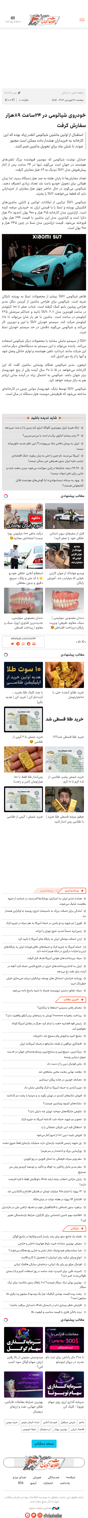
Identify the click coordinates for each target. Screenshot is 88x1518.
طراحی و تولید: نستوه (40, 1508)
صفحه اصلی (77, 93)
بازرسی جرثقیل (68, 1422)
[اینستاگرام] (40, 1515)
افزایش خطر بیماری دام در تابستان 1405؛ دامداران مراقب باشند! (46, 1305)
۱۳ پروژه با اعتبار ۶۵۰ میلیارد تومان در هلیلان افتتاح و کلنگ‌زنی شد (44, 1191)
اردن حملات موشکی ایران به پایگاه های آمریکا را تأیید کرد (50, 939)
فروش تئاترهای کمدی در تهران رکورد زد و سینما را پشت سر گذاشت (44, 1095)
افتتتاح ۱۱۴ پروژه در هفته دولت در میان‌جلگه (57, 1199)
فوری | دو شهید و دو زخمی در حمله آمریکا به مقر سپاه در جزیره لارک (44, 923)
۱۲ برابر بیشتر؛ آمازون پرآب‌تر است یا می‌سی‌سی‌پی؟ (51, 435)
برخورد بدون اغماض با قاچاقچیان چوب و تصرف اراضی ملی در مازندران (42, 1207)
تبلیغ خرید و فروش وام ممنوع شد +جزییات (57, 1035)
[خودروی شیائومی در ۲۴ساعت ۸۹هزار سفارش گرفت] (44, 262)
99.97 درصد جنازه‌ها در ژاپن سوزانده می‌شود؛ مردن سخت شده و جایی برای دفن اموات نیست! (45, 471)
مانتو (81, 1422)
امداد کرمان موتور (30, 1422)
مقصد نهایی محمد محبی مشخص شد (60, 1071)
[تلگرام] (27, 1515)
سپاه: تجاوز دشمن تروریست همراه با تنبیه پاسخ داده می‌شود (47, 990)
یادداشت (65, 1483)
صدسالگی (53, 1477)
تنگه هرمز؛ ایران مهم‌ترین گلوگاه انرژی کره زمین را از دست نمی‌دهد (42, 427)
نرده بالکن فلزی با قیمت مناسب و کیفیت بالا (56, 1312)
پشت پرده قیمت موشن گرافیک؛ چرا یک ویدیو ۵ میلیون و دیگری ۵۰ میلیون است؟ (46, 1295)
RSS (20, 1483)
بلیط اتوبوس (29, 1429)
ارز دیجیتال (45, 1429)
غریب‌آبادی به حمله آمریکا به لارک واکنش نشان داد (53, 1087)
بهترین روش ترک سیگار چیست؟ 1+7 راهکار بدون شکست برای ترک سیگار (46, 1284)
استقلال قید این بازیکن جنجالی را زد (61, 1127)
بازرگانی (75, 1228)
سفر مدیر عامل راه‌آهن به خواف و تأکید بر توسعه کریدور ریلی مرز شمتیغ (47, 1169)
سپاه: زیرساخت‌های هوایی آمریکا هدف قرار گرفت (54, 958)
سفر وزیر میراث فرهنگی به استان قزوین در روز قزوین (53, 1158)
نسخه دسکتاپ (44, 1443)
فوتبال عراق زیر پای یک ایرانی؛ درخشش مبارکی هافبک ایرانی (48, 1264)
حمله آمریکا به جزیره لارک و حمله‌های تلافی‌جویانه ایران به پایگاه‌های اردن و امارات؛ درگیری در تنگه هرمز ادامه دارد (45, 948)
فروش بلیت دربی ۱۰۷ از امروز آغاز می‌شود (59, 1135)
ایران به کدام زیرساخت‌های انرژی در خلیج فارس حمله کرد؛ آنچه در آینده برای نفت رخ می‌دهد (47, 969)
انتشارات (48, 1483)
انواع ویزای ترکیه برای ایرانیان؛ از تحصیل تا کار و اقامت (51, 1257)
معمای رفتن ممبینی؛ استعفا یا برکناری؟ (59, 1007)
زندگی (65, 93)
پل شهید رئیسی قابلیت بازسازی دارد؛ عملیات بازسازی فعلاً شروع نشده (42, 1143)
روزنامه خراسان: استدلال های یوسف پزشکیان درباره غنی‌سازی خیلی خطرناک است (46, 981)
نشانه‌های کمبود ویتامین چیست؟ (62, 1103)
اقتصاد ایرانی (77, 1429)
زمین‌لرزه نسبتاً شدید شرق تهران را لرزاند (58, 931)
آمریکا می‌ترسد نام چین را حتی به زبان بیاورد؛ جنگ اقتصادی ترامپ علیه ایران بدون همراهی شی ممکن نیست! (48, 458)
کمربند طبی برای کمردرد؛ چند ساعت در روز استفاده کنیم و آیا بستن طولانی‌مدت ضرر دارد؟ (46, 1273)
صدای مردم (19, 1477)
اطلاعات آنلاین (44, 20)
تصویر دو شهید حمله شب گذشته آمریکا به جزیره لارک (51, 1119)
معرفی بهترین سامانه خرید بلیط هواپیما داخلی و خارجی (50, 1243)
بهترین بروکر (60, 1429)
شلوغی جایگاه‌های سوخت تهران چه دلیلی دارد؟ (55, 1111)
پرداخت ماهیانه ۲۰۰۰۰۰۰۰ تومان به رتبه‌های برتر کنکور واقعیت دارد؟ (44, 1015)
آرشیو (33, 1483)
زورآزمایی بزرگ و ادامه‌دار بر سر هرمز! (61, 1151)
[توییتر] (33, 1515)
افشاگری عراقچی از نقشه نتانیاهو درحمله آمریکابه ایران (51, 1043)
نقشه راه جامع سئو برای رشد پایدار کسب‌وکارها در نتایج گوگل (47, 1236)
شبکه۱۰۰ (70, 1477)
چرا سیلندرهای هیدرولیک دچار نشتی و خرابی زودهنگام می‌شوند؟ (45, 1250)
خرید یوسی (12, 1422)
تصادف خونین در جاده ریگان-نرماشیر (60, 1079)
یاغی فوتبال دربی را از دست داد (64, 1063)
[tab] (74, 891)
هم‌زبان (37, 1477)
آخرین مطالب (71, 1000)
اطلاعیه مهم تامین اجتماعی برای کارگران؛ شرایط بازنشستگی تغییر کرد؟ (47, 1218)
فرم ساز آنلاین (50, 1422)
